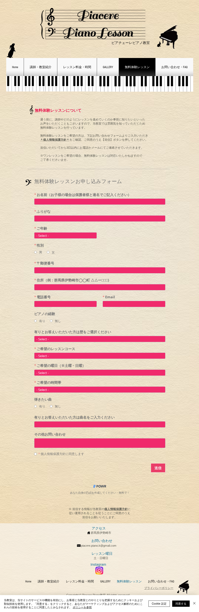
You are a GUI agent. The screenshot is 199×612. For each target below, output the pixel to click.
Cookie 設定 (159, 603)
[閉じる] (194, 603)
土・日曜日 (101, 558)
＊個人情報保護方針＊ (54, 139)
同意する (180, 603)
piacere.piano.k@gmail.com (98, 545)
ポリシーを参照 (82, 607)
